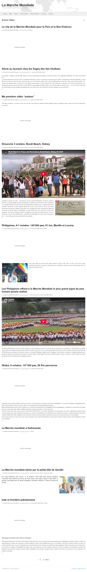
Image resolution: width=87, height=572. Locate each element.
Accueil (5, 14)
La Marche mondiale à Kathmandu (21, 428)
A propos (43, 14)
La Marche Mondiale (18, 5)
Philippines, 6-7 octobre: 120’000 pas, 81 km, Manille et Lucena (38, 225)
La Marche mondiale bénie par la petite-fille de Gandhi (32, 469)
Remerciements (35, 14)
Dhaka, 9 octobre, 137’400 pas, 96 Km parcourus (29, 365)
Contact (51, 14)
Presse (16, 14)
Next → (47, 559)
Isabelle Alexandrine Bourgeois (11, 30)
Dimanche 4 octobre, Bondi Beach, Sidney (26, 144)
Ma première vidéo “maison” (18, 96)
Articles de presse (34, 295)
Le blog (78, 568)
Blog (10, 14)
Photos (41, 228)
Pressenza (46, 473)
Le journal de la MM (36, 72)
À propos (74, 568)
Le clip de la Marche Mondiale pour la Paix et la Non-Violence (37, 26)
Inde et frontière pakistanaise (18, 499)
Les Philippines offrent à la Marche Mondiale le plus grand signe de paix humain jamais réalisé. (43, 290)
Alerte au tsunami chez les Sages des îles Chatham (31, 68)
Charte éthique (24, 14)
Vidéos (30, 30)
